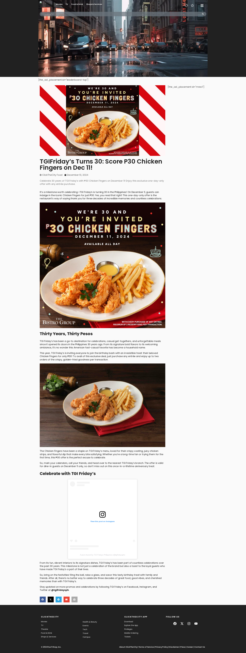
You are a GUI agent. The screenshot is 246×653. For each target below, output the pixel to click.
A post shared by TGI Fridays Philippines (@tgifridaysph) (102, 555)
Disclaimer (174, 647)
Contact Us (199, 647)
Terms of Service (146, 647)
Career (190, 647)
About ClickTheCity (128, 647)
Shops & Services (94, 4)
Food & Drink (77, 4)
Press (183, 647)
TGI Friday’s (86, 192)
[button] (43, 599)
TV (67, 4)
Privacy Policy (161, 647)
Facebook (132, 586)
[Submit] (202, 14)
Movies (59, 4)
